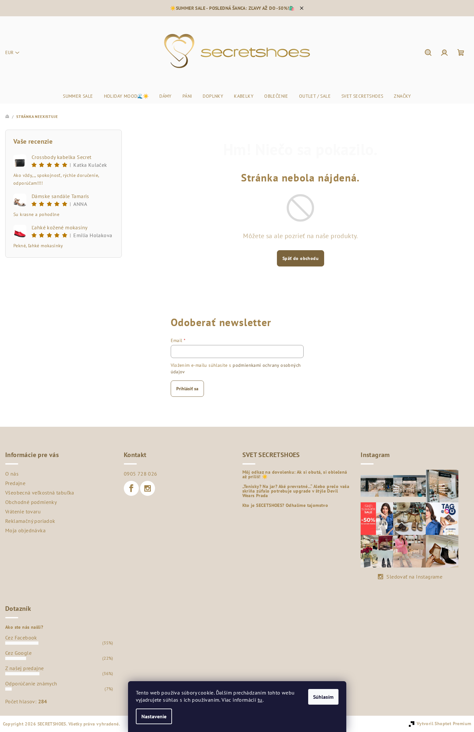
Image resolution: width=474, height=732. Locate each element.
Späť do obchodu (300, 258)
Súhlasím (323, 697)
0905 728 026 (140, 473)
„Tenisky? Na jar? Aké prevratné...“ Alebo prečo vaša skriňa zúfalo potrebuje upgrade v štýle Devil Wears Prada (296, 491)
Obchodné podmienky (31, 502)
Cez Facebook (21, 637)
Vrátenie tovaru (23, 511)
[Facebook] (131, 488)
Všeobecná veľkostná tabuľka (39, 492)
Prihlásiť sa (187, 389)
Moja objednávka (25, 530)
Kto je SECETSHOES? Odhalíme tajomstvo (285, 505)
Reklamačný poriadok (30, 521)
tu (260, 699)
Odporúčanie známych (31, 683)
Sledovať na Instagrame (414, 576)
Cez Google (18, 653)
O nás (12, 473)
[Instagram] (147, 488)
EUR (9, 52)
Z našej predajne (24, 668)
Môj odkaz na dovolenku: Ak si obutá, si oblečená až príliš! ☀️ (294, 474)
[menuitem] (78, 96)
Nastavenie (153, 716)
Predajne (15, 483)
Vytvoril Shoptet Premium (444, 723)
